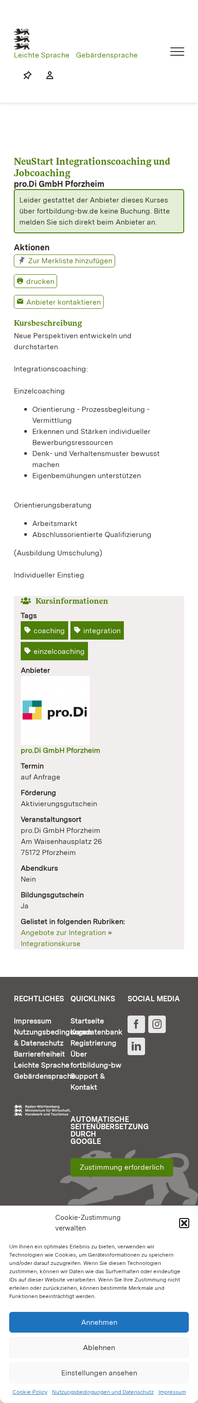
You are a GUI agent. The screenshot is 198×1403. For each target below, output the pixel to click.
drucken (40, 281)
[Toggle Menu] (177, 51)
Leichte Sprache (42, 55)
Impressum (172, 1392)
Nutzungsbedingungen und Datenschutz (103, 1392)
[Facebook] (136, 1024)
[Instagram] (157, 1024)
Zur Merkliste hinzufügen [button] (70, 260)
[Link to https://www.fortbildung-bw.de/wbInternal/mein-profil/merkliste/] (27, 75)
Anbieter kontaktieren (63, 302)
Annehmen (99, 1322)
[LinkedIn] (136, 1046)
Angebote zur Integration (63, 932)
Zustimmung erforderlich (122, 1167)
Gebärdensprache (107, 55)
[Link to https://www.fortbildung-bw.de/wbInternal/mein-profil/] (45, 75)
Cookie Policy (29, 1392)
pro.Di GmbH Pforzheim (60, 750)
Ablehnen (99, 1347)
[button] (184, 1223)
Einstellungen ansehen (99, 1372)
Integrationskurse (51, 943)
